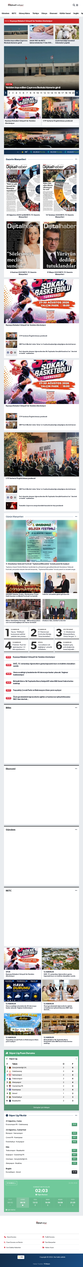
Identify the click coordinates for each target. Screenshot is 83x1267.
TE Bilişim (47, 1264)
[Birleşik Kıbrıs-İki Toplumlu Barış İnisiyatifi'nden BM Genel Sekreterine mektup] (60, 1024)
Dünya (44, 13)
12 (45, 93)
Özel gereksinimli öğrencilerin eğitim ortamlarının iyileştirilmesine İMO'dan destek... (58, 1008)
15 (55, 93)
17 (62, 93)
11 (41, 93)
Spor (8, 972)
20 (73, 93)
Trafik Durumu (50, 1237)
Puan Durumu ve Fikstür (14, 1242)
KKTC (14, 13)
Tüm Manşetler (50, 1242)
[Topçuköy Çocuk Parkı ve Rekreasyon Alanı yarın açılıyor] (22, 1024)
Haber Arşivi (49, 1247)
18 (66, 93)
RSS (21, 1257)
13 (48, 93)
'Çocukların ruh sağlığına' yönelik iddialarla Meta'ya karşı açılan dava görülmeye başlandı (45, 647)
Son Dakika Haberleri (13, 1247)
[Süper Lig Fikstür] (76, 1115)
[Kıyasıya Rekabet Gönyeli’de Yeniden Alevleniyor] (22, 959)
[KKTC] (76, 891)
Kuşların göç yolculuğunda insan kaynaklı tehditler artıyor (69, 647)
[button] (76, 137)
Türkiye (35, 13)
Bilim (8, 708)
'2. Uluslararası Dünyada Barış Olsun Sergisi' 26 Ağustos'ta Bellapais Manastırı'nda (70, 634)
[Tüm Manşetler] (76, 517)
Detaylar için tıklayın (42, 1107)
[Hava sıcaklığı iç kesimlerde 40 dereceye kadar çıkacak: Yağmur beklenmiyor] (22, 991)
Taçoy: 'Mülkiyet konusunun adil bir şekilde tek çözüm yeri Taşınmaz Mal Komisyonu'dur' (18, 634)
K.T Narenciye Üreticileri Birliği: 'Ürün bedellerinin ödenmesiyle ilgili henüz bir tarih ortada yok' (45, 634)
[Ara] (74, 5)
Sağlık (76, 13)
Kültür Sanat (65, 13)
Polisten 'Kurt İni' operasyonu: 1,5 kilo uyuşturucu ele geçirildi (19, 647)
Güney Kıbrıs (24, 13)
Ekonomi (53, 13)
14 (52, 93)
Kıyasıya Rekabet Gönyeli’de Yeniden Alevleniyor (34, 657)
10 (38, 93)
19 (70, 93)
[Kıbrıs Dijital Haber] (16, 5)
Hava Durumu (11, 1237)
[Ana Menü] (77, 5)
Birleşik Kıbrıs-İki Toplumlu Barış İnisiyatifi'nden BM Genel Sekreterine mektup (58, 1041)
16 (59, 93)
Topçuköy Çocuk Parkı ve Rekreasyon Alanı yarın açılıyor (37, 690)
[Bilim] (76, 708)
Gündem (5, 13)
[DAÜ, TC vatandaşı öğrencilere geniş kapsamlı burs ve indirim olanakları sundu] (60, 959)
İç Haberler (15, 629)
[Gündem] (76, 830)
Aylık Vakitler (11, 1210)
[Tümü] (76, 159)
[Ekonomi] (76, 769)
